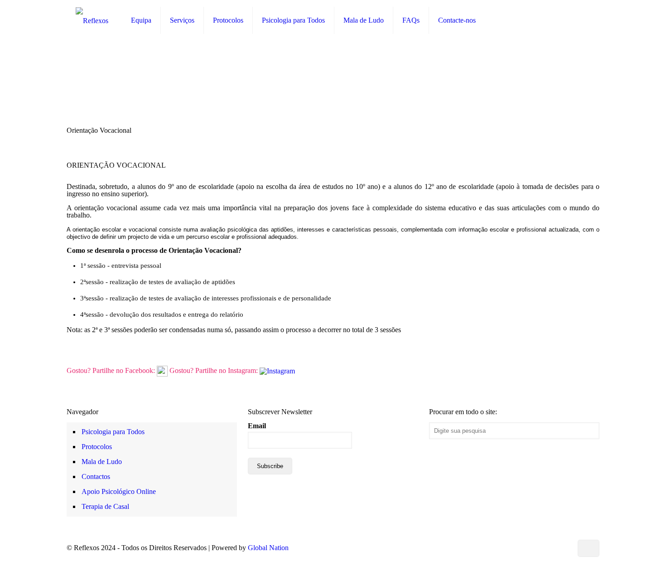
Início (505, 131)
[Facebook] (515, 547)
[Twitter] (527, 547)
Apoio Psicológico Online (119, 491)
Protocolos (97, 446)
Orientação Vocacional (567, 131)
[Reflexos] (92, 20)
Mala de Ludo (102, 461)
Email (257, 426)
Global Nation (268, 547)
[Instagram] (564, 547)
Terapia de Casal (105, 506)
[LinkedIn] (539, 547)
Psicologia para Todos (113, 431)
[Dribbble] (551, 547)
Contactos (96, 476)
